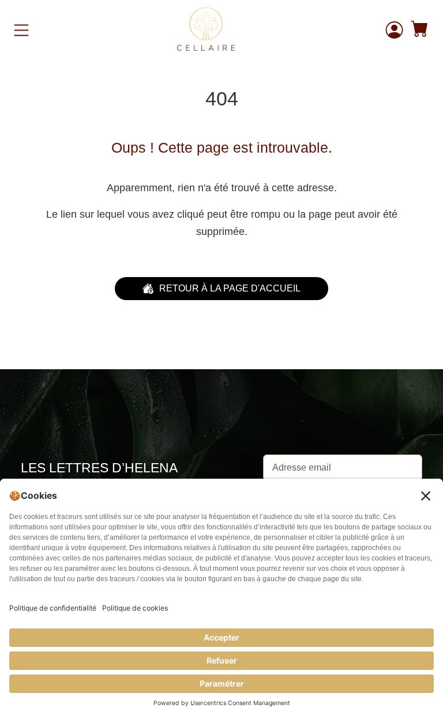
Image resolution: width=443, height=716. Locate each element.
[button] (420, 30)
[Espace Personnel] (394, 30)
